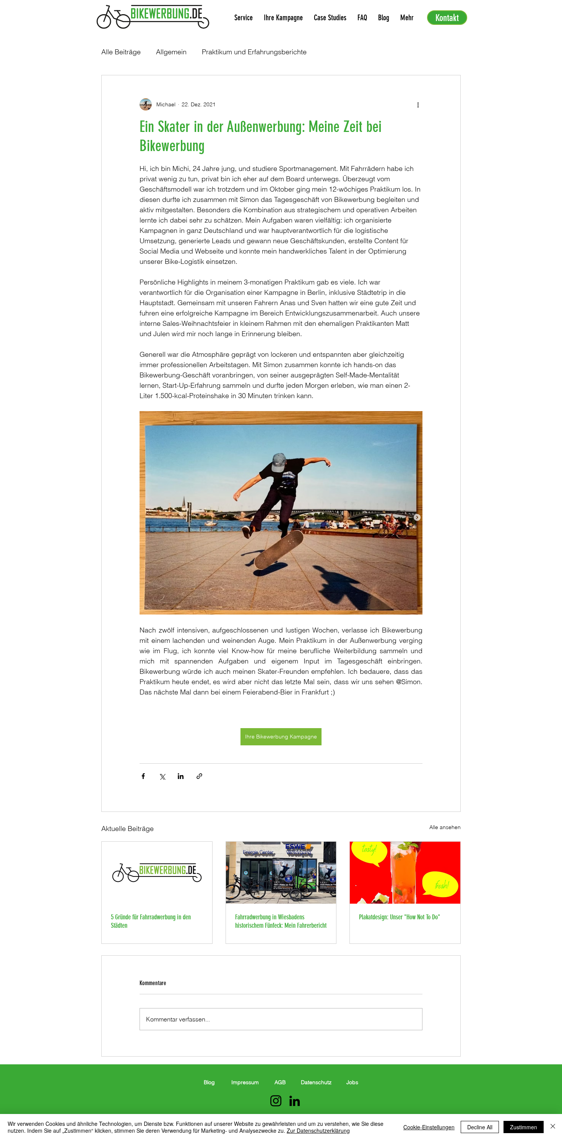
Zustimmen (523, 1127)
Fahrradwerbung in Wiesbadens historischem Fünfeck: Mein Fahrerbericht (280, 921)
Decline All (479, 1127)
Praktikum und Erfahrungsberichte (254, 51)
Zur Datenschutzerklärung (318, 1130)
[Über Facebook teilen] (143, 776)
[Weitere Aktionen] (417, 104)
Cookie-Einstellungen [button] (429, 1127)
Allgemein (171, 51)
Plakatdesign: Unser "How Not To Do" (399, 917)
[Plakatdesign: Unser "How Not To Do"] (405, 873)
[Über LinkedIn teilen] (180, 776)
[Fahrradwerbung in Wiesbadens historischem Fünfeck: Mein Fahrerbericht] (281, 873)
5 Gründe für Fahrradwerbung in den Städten (151, 921)
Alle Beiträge (121, 51)
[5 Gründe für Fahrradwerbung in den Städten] (157, 873)
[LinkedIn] (294, 1100)
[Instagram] (275, 1100)
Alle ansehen (445, 827)
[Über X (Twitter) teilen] (162, 776)
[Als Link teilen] (199, 776)
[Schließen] (552, 1127)
